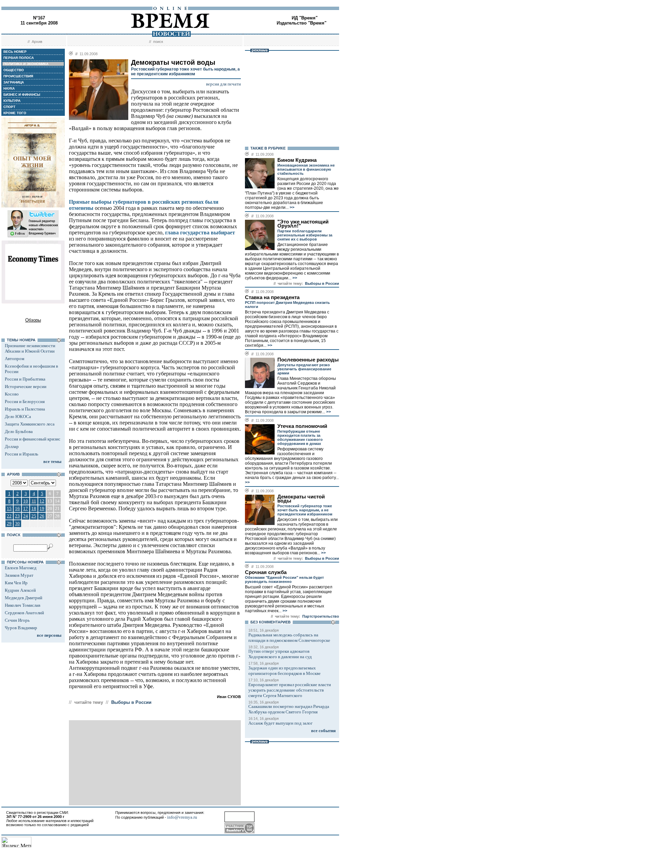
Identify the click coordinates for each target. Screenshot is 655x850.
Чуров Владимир (21, 627)
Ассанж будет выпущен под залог (280, 723)
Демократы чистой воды (301, 499)
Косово (12, 394)
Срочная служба (266, 572)
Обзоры (33, 320)
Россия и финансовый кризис (32, 439)
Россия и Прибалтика (25, 379)
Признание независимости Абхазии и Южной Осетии (30, 348)
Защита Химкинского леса (30, 424)
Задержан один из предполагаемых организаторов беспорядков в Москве (284, 670)
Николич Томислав (22, 605)
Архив (37, 42)
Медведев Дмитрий (23, 597)
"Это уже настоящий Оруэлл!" (303, 224)
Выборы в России (131, 702)
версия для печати (223, 84)
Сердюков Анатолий (24, 612)
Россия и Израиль (21, 454)
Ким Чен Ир (16, 582)
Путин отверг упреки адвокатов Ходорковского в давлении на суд (280, 654)
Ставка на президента (272, 297)
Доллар (12, 446)
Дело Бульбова (19, 431)
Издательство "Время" (301, 23)
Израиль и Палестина (25, 409)
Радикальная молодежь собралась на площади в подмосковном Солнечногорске (289, 637)
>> (291, 207)
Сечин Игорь (17, 620)
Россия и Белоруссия (25, 401)
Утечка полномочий (302, 426)
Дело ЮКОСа (18, 416)
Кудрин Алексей (20, 590)
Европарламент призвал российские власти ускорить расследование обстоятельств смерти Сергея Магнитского (289, 690)
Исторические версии (25, 386)
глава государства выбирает (200, 232)
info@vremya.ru (182, 817)
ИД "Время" (305, 17)
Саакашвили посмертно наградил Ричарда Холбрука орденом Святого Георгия (288, 709)
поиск (158, 42)
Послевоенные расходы (308, 359)
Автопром (14, 358)
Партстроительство (320, 616)
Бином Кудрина (297, 160)
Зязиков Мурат (19, 575)
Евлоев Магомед (21, 567)
